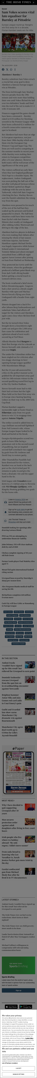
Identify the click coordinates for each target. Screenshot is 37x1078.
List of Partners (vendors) (10, 1063)
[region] (18, 1043)
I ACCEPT (18, 1068)
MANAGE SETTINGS (18, 1074)
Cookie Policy (29, 1038)
